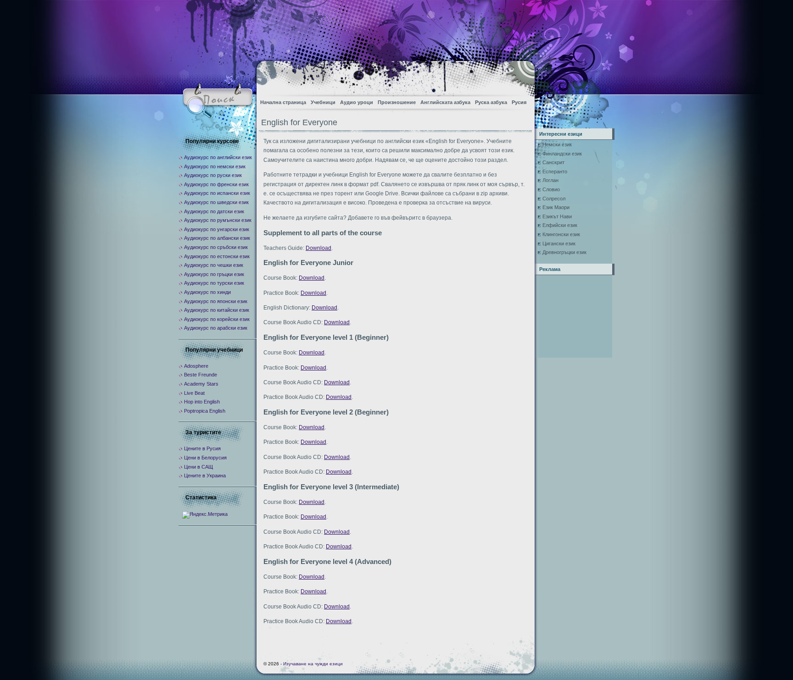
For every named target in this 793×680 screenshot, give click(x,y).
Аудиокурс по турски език (214, 283)
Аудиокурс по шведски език (216, 202)
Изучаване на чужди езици (313, 663)
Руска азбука (491, 102)
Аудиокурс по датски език (214, 211)
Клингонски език (561, 234)
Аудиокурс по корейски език (217, 319)
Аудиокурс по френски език (216, 184)
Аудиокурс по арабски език (215, 328)
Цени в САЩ (198, 467)
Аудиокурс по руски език (213, 175)
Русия (519, 102)
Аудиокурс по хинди (207, 292)
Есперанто (554, 171)
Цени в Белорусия (205, 457)
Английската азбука (445, 102)
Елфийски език (559, 225)
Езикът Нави (557, 216)
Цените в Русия (202, 448)
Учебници (323, 102)
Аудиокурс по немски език (215, 166)
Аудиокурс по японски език (215, 301)
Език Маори (556, 207)
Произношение (397, 102)
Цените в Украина (205, 475)
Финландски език (562, 153)
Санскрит (553, 162)
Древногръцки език (564, 252)
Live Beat (194, 393)
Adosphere (196, 366)
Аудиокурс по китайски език (216, 310)
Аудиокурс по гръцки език (214, 274)
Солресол (553, 198)
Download (318, 248)
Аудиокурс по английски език (218, 157)
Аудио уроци (356, 102)
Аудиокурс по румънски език (217, 220)
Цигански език (558, 243)
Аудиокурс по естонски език (217, 256)
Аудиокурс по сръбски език (216, 247)
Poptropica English (204, 411)
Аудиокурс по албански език (217, 238)
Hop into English (202, 401)
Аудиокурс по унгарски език (216, 229)
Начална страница (283, 102)
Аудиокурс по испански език (217, 193)
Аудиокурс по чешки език (213, 265)
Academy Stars (201, 384)
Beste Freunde (200, 374)
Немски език (557, 144)
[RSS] (520, 76)
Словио (551, 189)
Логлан (550, 180)
